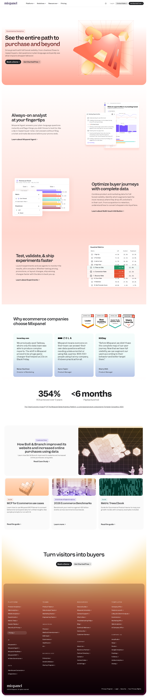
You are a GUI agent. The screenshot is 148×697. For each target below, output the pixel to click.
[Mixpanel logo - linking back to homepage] (10, 3)
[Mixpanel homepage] (14, 686)
